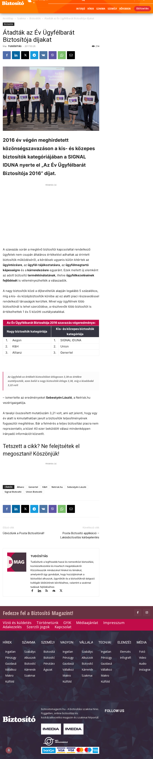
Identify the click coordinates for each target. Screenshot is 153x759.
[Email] (71, 55)
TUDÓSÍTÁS (15, 46)
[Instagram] (146, 612)
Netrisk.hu (57, 486)
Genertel (33, 486)
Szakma (21, 18)
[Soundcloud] (55, 591)
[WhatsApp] (62, 55)
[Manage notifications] (9, 750)
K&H (44, 486)
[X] (25, 55)
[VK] (43, 55)
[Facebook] (7, 55)
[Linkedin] (16, 55)
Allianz (20, 486)
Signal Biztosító (13, 491)
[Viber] (53, 55)
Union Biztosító (34, 491)
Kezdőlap (8, 18)
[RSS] (48, 591)
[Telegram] (34, 55)
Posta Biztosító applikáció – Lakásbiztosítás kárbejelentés (79, 535)
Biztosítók (35, 18)
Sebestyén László (76, 486)
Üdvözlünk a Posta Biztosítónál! (23, 533)
